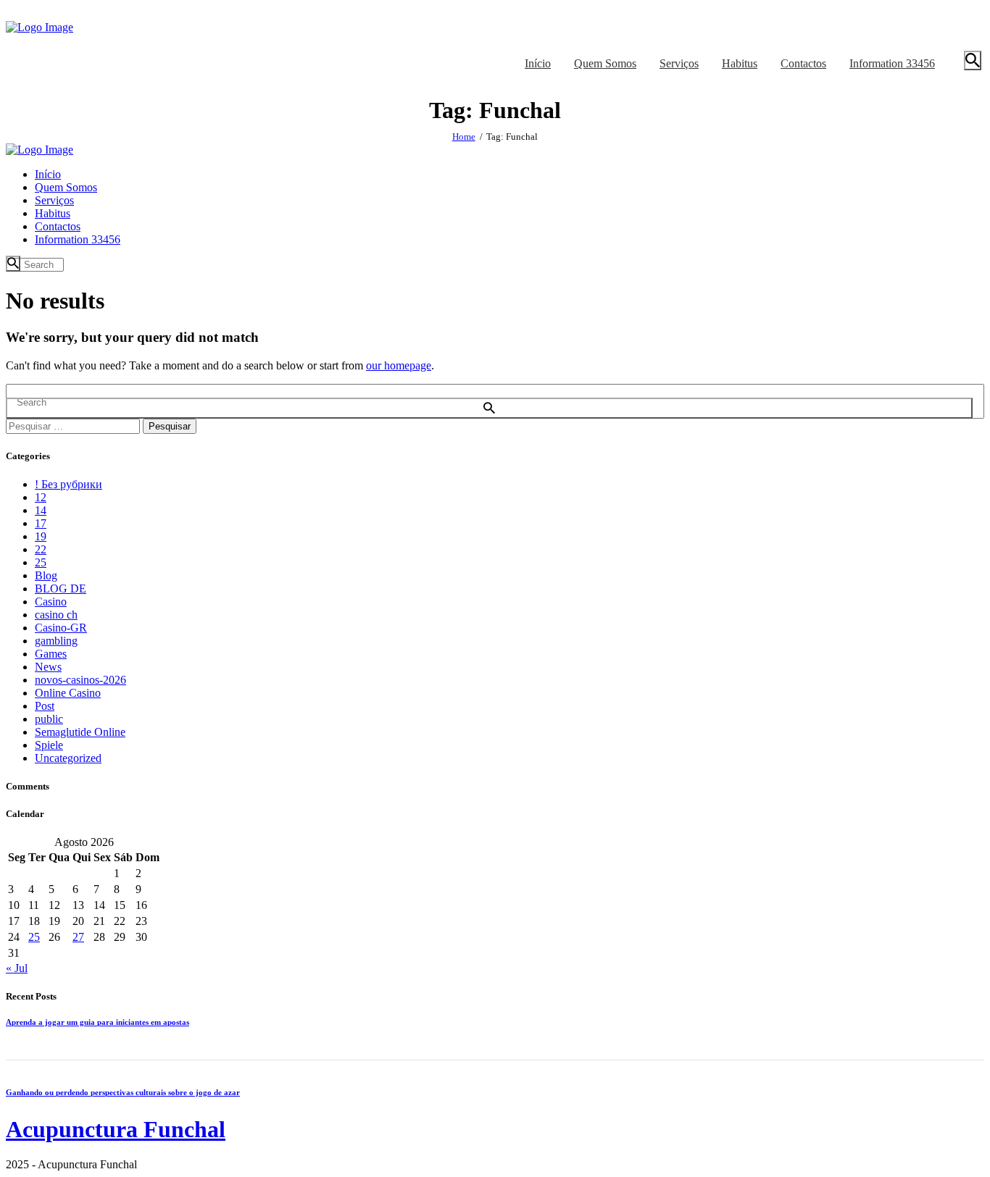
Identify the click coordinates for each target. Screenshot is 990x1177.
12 (40, 497)
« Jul (17, 968)
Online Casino (68, 693)
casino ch (56, 614)
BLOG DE (60, 588)
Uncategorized (68, 758)
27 (78, 937)
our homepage (398, 365)
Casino (51, 601)
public (49, 719)
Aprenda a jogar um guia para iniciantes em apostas (97, 1022)
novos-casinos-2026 (80, 680)
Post (44, 706)
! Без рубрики (68, 484)
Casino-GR (61, 627)
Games (51, 654)
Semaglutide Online (80, 732)
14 (40, 510)
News (48, 667)
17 (40, 523)
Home (463, 136)
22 (40, 549)
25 (40, 562)
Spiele (49, 745)
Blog (46, 575)
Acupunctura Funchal (115, 1129)
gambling (56, 640)
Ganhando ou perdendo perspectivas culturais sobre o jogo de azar (123, 1092)
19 (40, 536)
